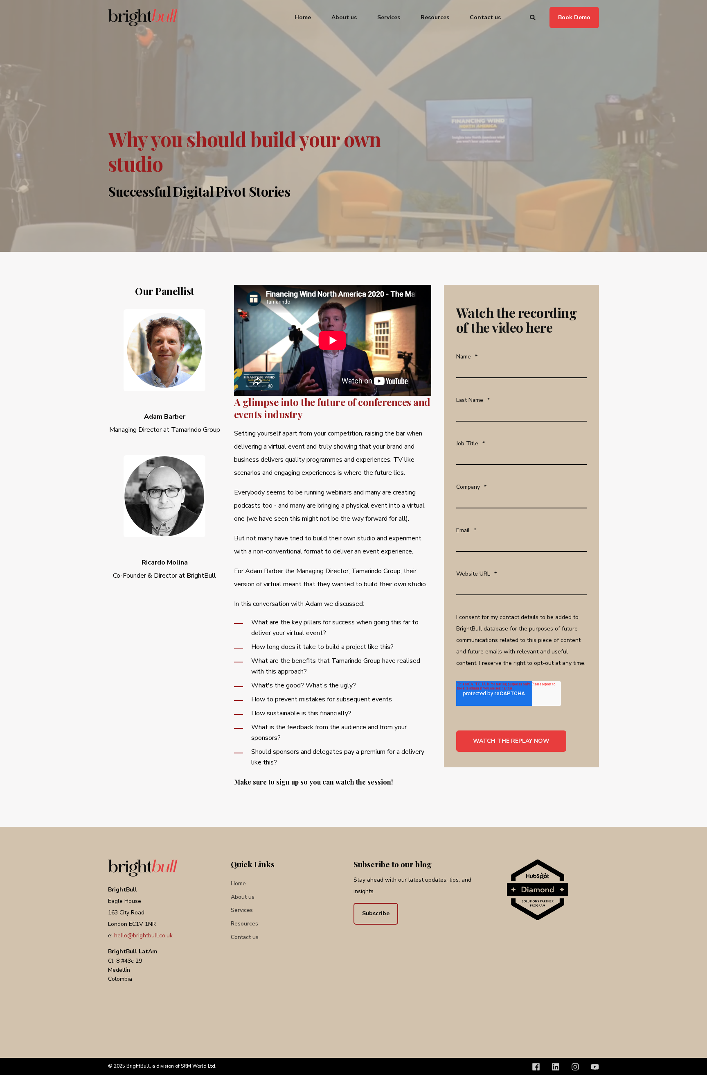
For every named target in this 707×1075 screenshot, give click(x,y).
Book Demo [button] (574, 17)
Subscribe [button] (376, 913)
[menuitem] (308, 17)
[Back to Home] (143, 17)
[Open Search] (533, 17)
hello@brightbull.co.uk (143, 935)
